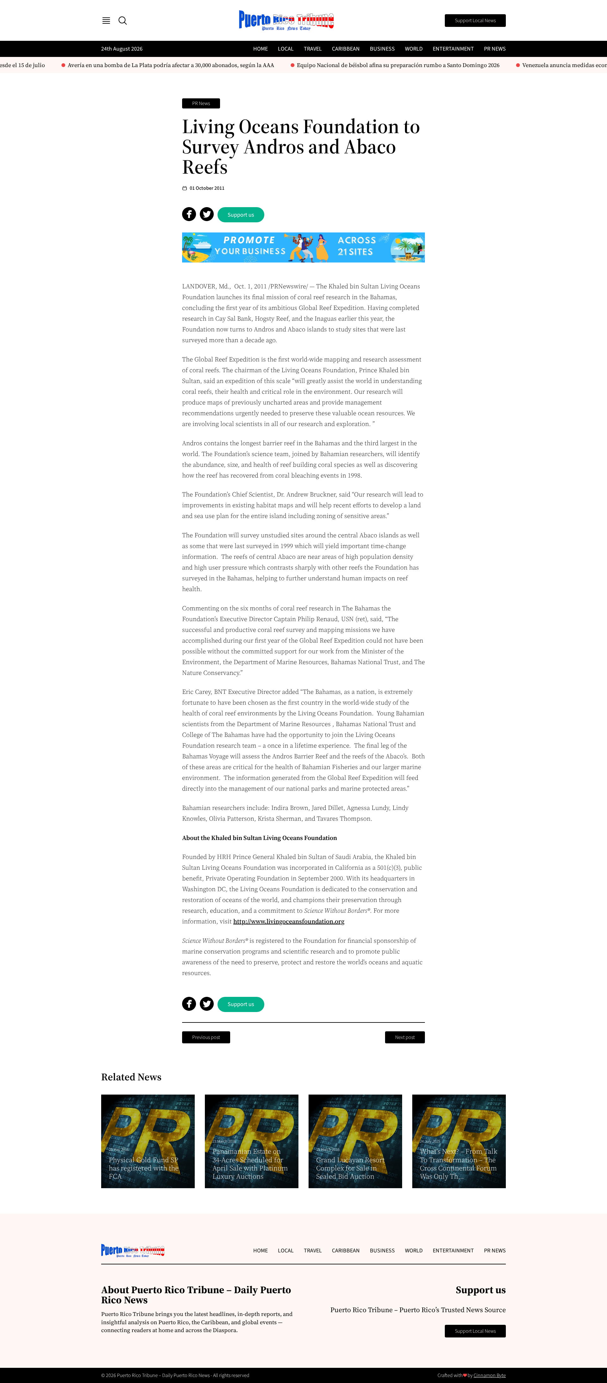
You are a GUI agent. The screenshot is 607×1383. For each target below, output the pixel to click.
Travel (313, 49)
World (414, 49)
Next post (405, 1037)
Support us (241, 215)
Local (286, 49)
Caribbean (346, 49)
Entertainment (453, 49)
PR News (495, 49)
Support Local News (475, 20)
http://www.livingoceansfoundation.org (288, 921)
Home (260, 49)
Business (382, 49)
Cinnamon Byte (490, 1375)
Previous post (206, 1037)
